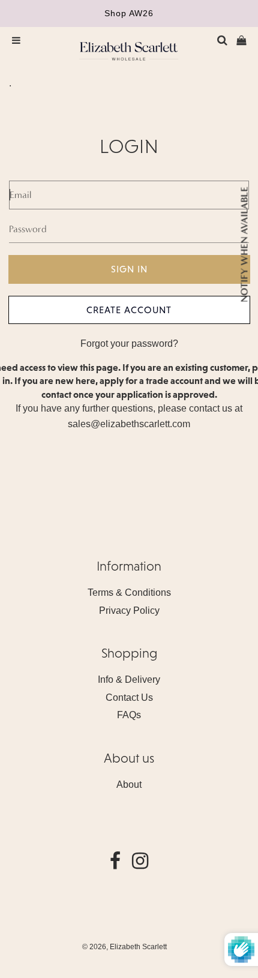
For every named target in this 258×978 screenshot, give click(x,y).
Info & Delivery (129, 679)
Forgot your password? (129, 343)
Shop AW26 (129, 13)
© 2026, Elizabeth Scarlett (124, 947)
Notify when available (244, 244)
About (129, 784)
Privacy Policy (129, 610)
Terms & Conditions (129, 592)
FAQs (129, 715)
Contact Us (129, 697)
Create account (129, 309)
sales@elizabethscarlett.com (129, 424)
